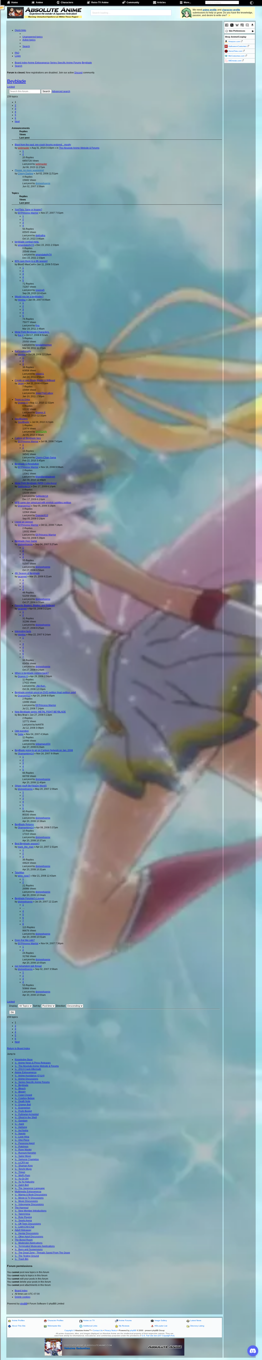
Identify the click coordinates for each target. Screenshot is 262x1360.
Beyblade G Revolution (27, 464)
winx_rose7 (24, 875)
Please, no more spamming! (29, 170)
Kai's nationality (23, 351)
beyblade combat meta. (27, 241)
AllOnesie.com (234, 61)
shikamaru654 (42, 744)
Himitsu (22, 300)
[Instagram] (242, 25)
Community (133, 2)
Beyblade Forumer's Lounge (29, 898)
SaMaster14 (24, 486)
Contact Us (98, 1330)
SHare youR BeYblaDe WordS (31, 785)
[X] (232, 25)
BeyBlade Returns (24, 824)
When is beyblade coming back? (32, 673)
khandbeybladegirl (45, 476)
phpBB (23, 1303)
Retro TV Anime (100, 2)
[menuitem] (32, 36)
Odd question (22, 731)
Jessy (21, 383)
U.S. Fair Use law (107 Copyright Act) (158, 1336)
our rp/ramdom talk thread (28, 966)
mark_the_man (26, 847)
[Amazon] (252, 25)
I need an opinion (24, 522)
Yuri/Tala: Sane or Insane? (28, 209)
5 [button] (15, 115)
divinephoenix (42, 183)
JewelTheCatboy (44, 393)
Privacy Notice (111, 1330)
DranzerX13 (24, 505)
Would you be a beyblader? (29, 296)
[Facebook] (226, 25)
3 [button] (15, 108)
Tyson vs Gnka (22, 399)
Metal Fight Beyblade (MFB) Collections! (36, 483)
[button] (17, 121)
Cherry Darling (25, 173)
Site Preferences (237, 31)
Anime (39, 2)
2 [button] (15, 105)
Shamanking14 (26, 753)
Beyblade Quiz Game (26, 541)
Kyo (37, 325)
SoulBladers (21, 419)
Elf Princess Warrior (28, 213)
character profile (231, 9)
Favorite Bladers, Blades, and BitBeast (35, 605)
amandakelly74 (26, 245)
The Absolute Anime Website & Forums (79, 148)
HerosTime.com (235, 51)
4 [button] (15, 112)
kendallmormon (43, 345)
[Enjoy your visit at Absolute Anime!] (53, 10)
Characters (67, 2)
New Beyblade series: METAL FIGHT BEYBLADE (40, 711)
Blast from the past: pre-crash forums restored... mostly (43, 144)
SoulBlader (24, 422)
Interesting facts (23, 631)
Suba (20, 734)
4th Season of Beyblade (27, 573)
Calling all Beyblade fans (28, 438)
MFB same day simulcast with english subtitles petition (43, 502)
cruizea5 (39, 290)
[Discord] (247, 25)
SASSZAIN (41, 431)
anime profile (210, 9)
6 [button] (15, 118)
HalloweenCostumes (237, 46)
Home (14, 2)
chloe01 (39, 373)
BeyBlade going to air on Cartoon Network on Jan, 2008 (44, 750)
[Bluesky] (237, 25)
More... (187, 2)
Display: (13, 1006)
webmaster (23, 148)
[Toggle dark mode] (252, 3)
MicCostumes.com (236, 56)
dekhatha (40, 235)
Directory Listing (197, 1326)
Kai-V (21, 335)
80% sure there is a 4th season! (31, 261)
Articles (161, 2)
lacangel (22, 576)
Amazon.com (234, 41)
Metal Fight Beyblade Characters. (32, 332)
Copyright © (69, 1330)
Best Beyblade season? (27, 843)
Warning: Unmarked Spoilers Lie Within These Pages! (53, 17)
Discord (78, 72)
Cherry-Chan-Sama (45, 457)
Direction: (61, 1006)
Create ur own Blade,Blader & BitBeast (35, 380)
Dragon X (23, 402)
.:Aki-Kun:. (40, 686)
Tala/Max (19, 872)
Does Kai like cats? (25, 940)
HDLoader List (161, 1326)
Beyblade (16, 81)
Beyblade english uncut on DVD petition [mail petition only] (45, 692)
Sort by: (37, 1006)
